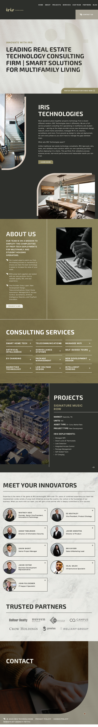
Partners (87, 5)
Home (40, 5)
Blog (95, 5)
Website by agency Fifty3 (16, 722)
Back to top (78, 708)
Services (67, 5)
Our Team (77, 5)
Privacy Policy (43, 719)
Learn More (46, 162)
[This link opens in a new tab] (7, 693)
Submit (41, 689)
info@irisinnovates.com (21, 700)
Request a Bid (14, 306)
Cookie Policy (60, 719)
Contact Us (88, 14)
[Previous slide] (90, 467)
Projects (56, 5)
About (48, 5)
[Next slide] (93, 467)
